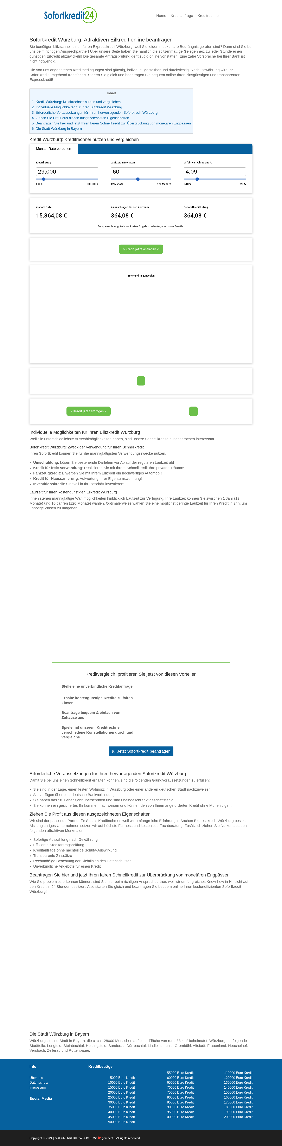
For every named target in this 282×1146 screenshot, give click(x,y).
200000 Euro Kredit (238, 1117)
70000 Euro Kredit (180, 1087)
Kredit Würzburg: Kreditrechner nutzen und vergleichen (76, 102)
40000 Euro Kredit (121, 1112)
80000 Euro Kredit (180, 1097)
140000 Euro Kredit (238, 1087)
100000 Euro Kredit (179, 1117)
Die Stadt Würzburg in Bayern (57, 129)
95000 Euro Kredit (180, 1112)
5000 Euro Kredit (122, 1078)
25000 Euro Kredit (121, 1097)
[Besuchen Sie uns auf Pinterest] (45, 1110)
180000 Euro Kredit (238, 1107)
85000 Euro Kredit (180, 1102)
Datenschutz (39, 1082)
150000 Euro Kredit (238, 1092)
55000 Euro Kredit (180, 1073)
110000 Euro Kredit (238, 1073)
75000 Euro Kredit (180, 1092)
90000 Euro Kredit (180, 1107)
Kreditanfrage (182, 16)
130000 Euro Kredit (238, 1082)
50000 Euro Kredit (121, 1122)
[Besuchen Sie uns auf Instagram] (38, 1110)
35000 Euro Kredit (121, 1107)
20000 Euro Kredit (121, 1092)
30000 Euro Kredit (121, 1102)
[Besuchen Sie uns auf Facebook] (32, 1110)
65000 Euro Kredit (180, 1082)
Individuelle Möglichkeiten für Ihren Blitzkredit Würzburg (77, 107)
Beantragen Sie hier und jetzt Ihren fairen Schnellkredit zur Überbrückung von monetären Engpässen (111, 123)
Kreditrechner (209, 16)
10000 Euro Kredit (121, 1082)
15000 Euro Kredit (121, 1087)
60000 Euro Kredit (180, 1078)
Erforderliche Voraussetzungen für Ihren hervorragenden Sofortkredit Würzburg (95, 113)
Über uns (36, 1078)
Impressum (38, 1087)
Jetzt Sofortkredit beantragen (144, 751)
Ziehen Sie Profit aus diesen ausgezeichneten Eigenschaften (80, 118)
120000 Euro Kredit (238, 1078)
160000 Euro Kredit (238, 1097)
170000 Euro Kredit (238, 1102)
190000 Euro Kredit (238, 1112)
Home (161, 16)
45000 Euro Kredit (121, 1117)
